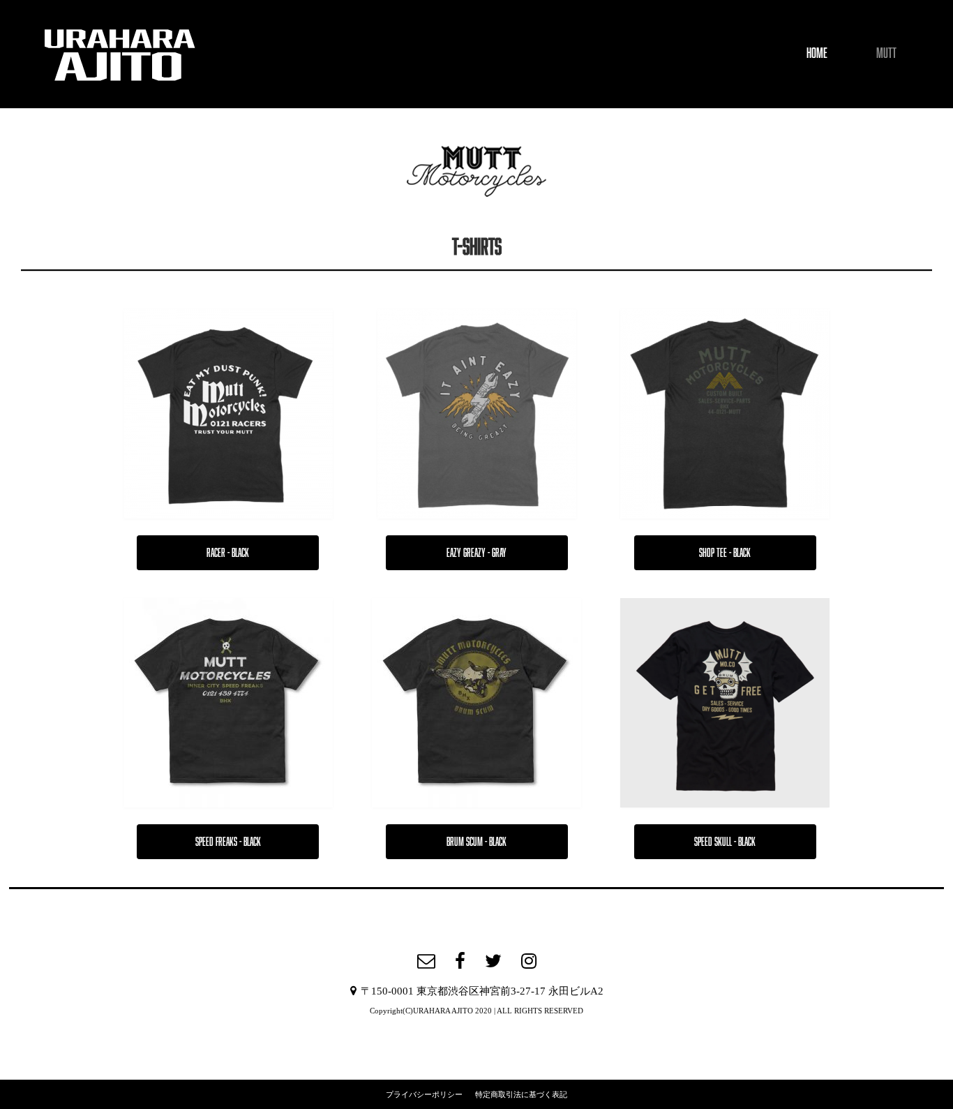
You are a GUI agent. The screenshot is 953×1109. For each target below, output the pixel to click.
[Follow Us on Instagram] (528, 961)
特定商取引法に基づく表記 (521, 1094)
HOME (816, 52)
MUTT (886, 52)
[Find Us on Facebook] (460, 961)
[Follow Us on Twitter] (493, 961)
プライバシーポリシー (424, 1094)
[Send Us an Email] (426, 961)
